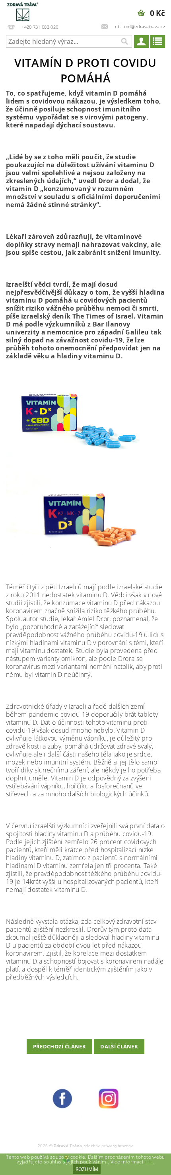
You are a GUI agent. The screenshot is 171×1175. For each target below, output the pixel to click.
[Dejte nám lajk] (62, 1097)
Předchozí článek (59, 1046)
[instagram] (108, 1097)
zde (148, 1161)
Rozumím (87, 1169)
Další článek (119, 1046)
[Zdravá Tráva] (22, 10)
